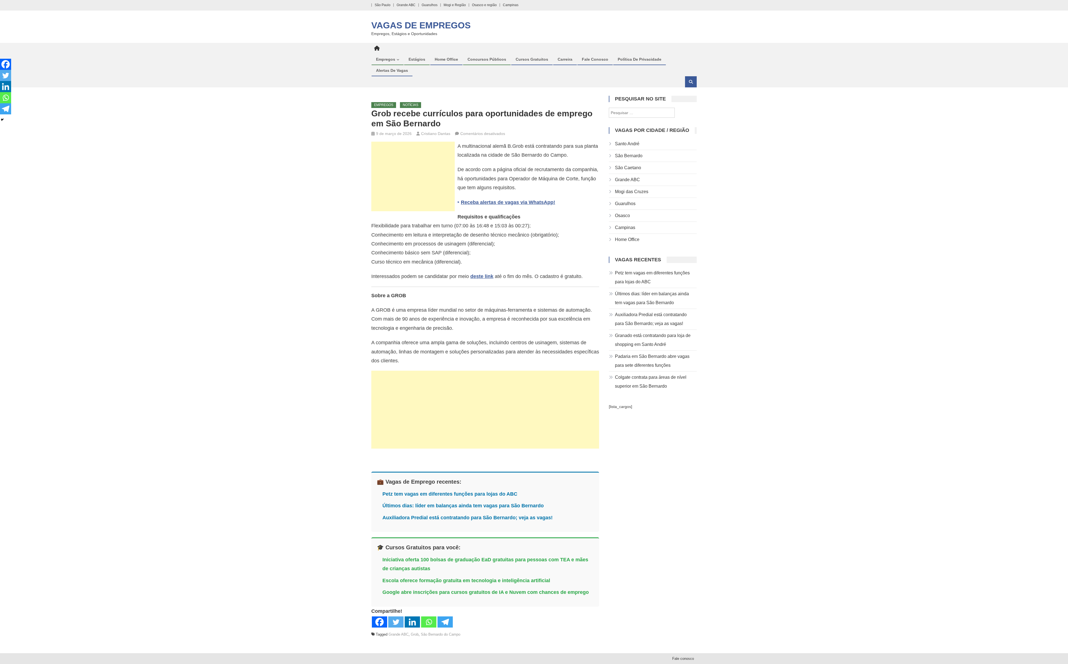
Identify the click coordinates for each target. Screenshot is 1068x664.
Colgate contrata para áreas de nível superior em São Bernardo (650, 381)
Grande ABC (406, 5)
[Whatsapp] (428, 622)
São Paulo (382, 5)
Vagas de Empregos (421, 25)
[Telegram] (445, 622)
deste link (481, 276)
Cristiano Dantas (435, 133)
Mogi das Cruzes (631, 191)
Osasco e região (484, 5)
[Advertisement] (413, 176)
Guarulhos (429, 5)
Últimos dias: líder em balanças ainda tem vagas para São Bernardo (463, 505)
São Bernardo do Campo (440, 634)
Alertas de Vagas (392, 70)
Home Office (446, 59)
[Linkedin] (412, 622)
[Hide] (2, 119)
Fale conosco (595, 59)
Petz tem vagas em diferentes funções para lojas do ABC (449, 494)
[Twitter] (396, 622)
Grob (415, 634)
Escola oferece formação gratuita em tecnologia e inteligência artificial (466, 580)
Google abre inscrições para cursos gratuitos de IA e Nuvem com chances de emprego (485, 592)
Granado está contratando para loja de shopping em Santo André (653, 340)
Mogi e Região (455, 5)
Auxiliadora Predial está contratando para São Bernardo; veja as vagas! (467, 517)
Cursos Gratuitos (532, 59)
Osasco (622, 215)
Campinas (510, 5)
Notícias (410, 105)
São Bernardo (628, 155)
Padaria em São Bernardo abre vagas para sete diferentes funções (652, 361)
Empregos (385, 59)
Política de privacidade (639, 59)
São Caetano (628, 167)
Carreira (565, 59)
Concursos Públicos (487, 59)
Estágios (417, 59)
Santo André (627, 143)
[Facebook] (379, 622)
